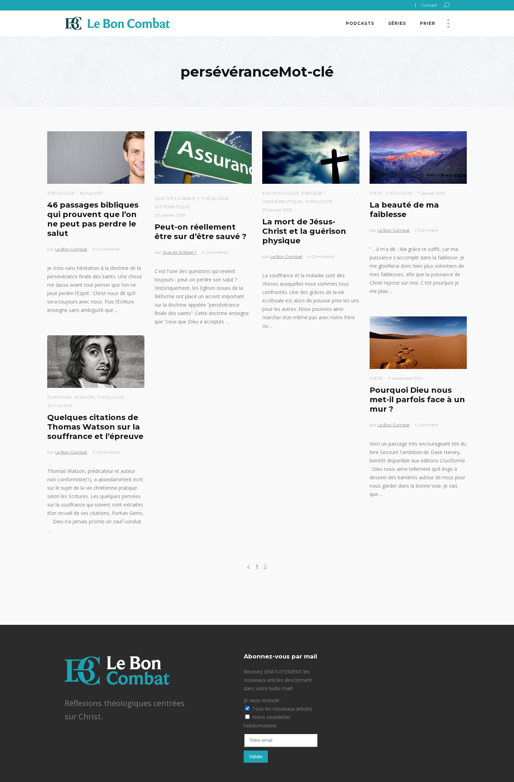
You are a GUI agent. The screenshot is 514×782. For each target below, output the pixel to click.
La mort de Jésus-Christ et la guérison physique (304, 231)
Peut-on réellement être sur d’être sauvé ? (201, 231)
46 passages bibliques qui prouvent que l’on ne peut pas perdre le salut (92, 219)
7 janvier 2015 (431, 193)
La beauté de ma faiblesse (404, 209)
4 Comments (320, 256)
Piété (376, 193)
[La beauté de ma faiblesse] (418, 157)
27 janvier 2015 (277, 209)
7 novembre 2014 (405, 378)
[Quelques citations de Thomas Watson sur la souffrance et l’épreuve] (95, 361)
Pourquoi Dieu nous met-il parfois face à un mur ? (417, 399)
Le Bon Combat (71, 249)
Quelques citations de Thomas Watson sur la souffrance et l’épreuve (95, 427)
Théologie (61, 193)
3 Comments (215, 252)
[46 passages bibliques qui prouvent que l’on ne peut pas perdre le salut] (95, 157)
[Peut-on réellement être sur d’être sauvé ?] (203, 157)
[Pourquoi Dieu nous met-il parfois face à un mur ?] (418, 342)
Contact (429, 5)
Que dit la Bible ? (177, 198)
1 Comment (426, 230)
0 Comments (106, 249)
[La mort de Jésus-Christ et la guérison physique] (310, 157)
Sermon (84, 397)
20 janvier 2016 (170, 215)
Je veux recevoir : (263, 700)
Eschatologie (280, 193)
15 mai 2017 (91, 193)
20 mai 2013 (59, 405)
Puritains (59, 397)
